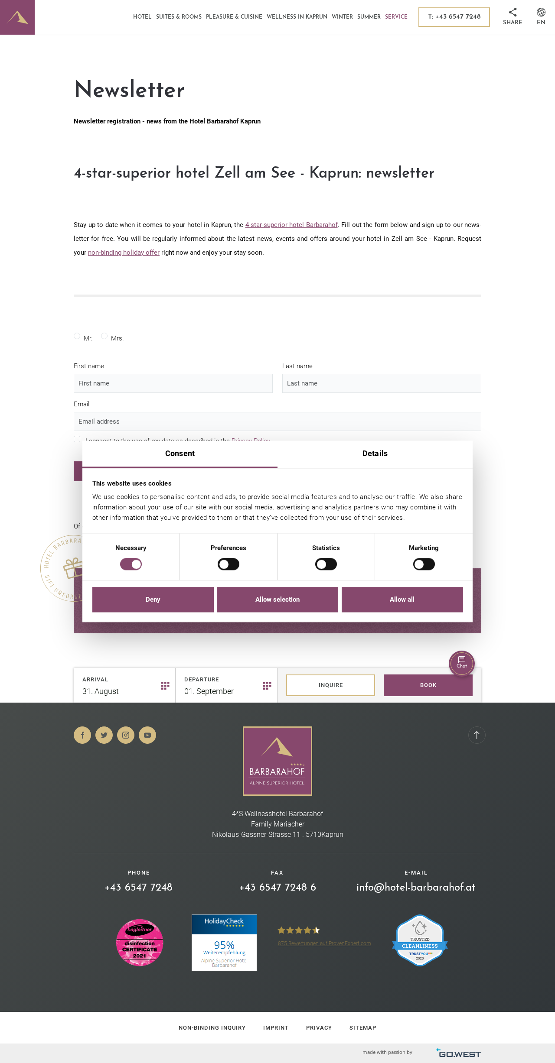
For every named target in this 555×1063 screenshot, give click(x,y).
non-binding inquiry (212, 1027)
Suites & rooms (179, 17)
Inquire (331, 685)
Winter (342, 17)
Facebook (82, 735)
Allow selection (277, 599)
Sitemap (362, 1027)
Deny (153, 599)
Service (396, 17)
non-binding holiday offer (124, 252)
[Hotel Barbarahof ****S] (17, 17)
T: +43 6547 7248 (454, 16)
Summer (369, 17)
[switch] (228, 564)
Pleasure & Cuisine (234, 17)
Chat (462, 666)
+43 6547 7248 (138, 888)
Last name (297, 366)
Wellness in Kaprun (297, 17)
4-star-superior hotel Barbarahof (291, 225)
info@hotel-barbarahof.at (416, 888)
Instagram (125, 735)
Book (428, 685)
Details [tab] (375, 453)
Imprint (276, 1027)
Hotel (142, 17)
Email (81, 404)
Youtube (147, 735)
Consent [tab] (180, 453)
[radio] (77, 336)
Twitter (104, 735)
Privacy (319, 1027)
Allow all (402, 599)
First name (89, 366)
